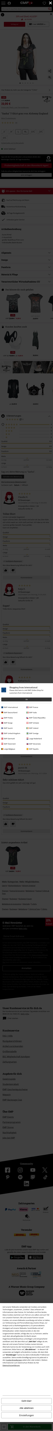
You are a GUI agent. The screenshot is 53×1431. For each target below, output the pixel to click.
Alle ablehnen (27, 1408)
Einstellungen (26, 1415)
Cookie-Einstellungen (14, 1360)
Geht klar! (26, 1401)
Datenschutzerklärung (11, 1365)
